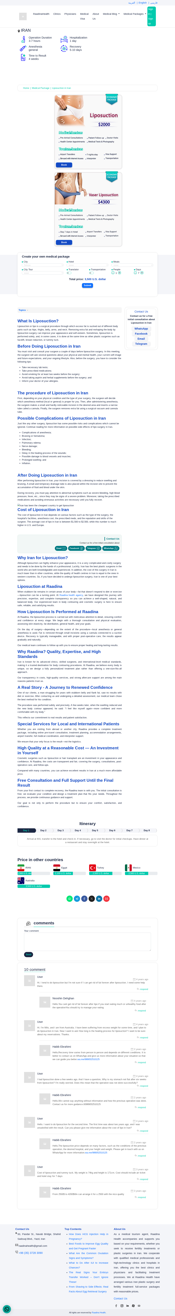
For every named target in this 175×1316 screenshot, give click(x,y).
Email (59, 548)
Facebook (74, 548)
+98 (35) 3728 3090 (31, 1252)
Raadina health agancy (71, 595)
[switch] (69, 273)
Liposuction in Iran (61, 88)
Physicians (70, 14)
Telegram (91, 548)
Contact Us (120, 1298)
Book (64, 165)
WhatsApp (109, 548)
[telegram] (77, 899)
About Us (96, 16)
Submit (87, 285)
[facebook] (84, 899)
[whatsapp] (69, 899)
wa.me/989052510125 (88, 1059)
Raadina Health (99, 1312)
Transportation (98, 269)
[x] (92, 899)
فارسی (154, 2)
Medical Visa (84, 16)
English (143, 2)
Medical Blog (110, 14)
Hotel (71, 261)
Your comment (31, 931)
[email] (106, 899)
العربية (132, 2)
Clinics (57, 14)
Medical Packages (134, 14)
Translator (73, 269)
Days (138, 269)
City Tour (28, 269)
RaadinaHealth (41, 14)
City (26, 261)
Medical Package (40, 88)
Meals (116, 261)
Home (26, 88)
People (116, 269)
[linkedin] (99, 899)
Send (28, 954)
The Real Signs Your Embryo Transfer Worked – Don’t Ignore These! (88, 1277)
